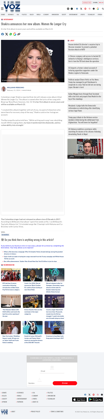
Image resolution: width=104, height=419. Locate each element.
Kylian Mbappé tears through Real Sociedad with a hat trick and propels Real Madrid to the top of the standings (84, 96)
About (13, 412)
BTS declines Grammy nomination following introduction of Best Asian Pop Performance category (11, 286)
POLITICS (24, 14)
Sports (83, 14)
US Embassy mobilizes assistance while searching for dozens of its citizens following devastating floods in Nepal (84, 132)
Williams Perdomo (15, 87)
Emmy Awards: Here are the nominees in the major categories (33, 312)
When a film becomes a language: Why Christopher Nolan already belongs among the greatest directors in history (33, 253)
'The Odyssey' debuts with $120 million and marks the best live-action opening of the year (11, 313)
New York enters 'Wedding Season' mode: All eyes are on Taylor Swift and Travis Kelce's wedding (11, 339)
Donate (3, 14)
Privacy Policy (35, 412)
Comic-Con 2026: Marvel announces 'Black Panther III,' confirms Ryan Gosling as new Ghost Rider (33, 286)
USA (18, 14)
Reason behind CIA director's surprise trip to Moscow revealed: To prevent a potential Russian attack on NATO (84, 47)
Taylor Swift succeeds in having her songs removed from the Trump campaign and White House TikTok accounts (34, 258)
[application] (85, 149)
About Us (35, 402)
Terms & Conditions (57, 412)
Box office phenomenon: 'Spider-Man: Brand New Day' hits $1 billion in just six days (30, 261)
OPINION (100, 14)
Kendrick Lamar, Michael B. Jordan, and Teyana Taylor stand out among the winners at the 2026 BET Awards (33, 339)
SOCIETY (64, 14)
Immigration (55, 14)
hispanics (11, 14)
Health (32, 14)
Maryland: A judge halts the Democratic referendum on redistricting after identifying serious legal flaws (84, 108)
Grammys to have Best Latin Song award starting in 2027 (55, 337)
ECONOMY (46, 14)
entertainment (73, 14)
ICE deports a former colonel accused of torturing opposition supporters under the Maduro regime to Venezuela (83, 70)
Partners (20, 402)
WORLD (39, 14)
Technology (91, 14)
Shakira (5, 235)
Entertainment (8, 20)
